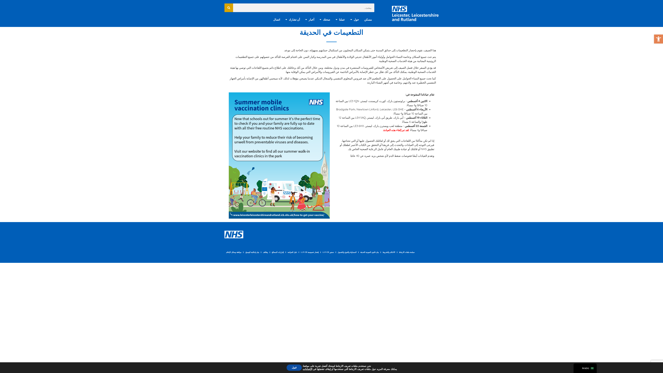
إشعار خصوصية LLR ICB (310, 252)
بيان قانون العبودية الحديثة (369, 252)
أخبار (311, 19)
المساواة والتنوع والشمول (347, 252)
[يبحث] (228, 7)
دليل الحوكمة (292, 252)
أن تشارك (294, 19)
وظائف (265, 252)
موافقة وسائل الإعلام (233, 252)
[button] (658, 39)
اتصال (276, 19)
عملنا (342, 19)
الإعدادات (307, 369)
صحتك (326, 19)
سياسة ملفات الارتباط (407, 252)
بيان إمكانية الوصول (252, 252)
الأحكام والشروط (389, 252)
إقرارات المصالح (278, 252)
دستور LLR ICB (328, 252)
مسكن (368, 19)
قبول (294, 367)
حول (356, 19)
